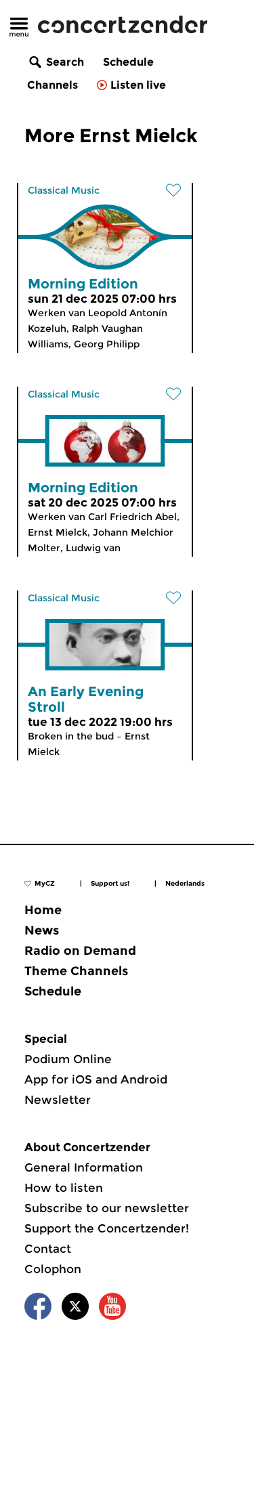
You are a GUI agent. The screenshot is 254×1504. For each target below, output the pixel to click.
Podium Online (68, 1059)
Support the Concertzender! (106, 1228)
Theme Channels (76, 971)
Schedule (128, 62)
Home (43, 910)
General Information (83, 1167)
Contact (47, 1248)
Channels (52, 85)
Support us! (110, 883)
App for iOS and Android (95, 1079)
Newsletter (57, 1099)
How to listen (63, 1188)
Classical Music (64, 190)
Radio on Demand (80, 950)
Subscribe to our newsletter (106, 1208)
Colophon (52, 1269)
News (41, 930)
